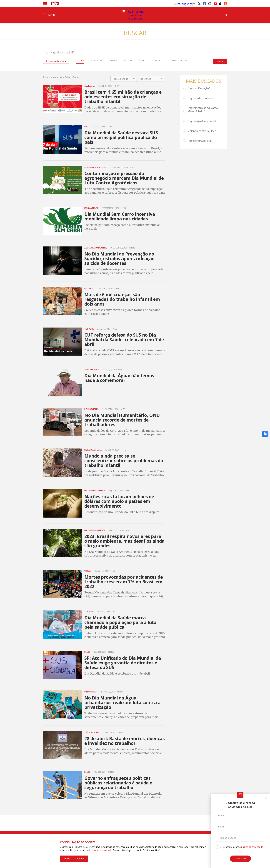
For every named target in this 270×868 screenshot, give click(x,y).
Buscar (220, 61)
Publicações (179, 60)
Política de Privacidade (100, 850)
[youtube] (215, 3)
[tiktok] (220, 3)
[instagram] (209, 3)
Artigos (160, 60)
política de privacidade (252, 846)
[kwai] (225, 3)
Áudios (143, 60)
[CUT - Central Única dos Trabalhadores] (135, 15)
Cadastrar (240, 858)
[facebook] (204, 3)
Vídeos (113, 60)
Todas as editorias (55, 61)
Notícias (96, 60)
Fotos (128, 60)
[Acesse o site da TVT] (45, 4)
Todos (80, 60)
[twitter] (199, 3)
